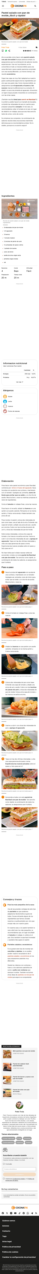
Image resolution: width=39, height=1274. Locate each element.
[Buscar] (35, 6)
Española (20, 1142)
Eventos (28, 1142)
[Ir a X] (7, 1213)
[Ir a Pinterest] (24, 1213)
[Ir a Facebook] (3, 1213)
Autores (5, 1226)
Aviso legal (7, 1241)
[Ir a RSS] (36, 1213)
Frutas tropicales (8, 1138)
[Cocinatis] (19, 6)
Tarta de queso (12, 1)
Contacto (6, 1231)
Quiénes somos (8, 1221)
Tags (4, 1236)
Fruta (19, 1138)
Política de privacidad (11, 1247)
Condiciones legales (18, 1179)
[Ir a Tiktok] (19, 1213)
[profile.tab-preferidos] (3, 51)
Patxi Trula (5, 47)
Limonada (22, 1)
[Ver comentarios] (36, 47)
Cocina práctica (8, 1142)
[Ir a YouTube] (15, 1213)
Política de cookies (10, 1252)
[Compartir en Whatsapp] (6, 51)
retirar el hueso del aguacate (22, 488)
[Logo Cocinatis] (19, 1208)
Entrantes (27, 1138)
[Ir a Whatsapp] (28, 1213)
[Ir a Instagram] (11, 1213)
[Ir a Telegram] (32, 1213)
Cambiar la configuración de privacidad (19, 1257)
